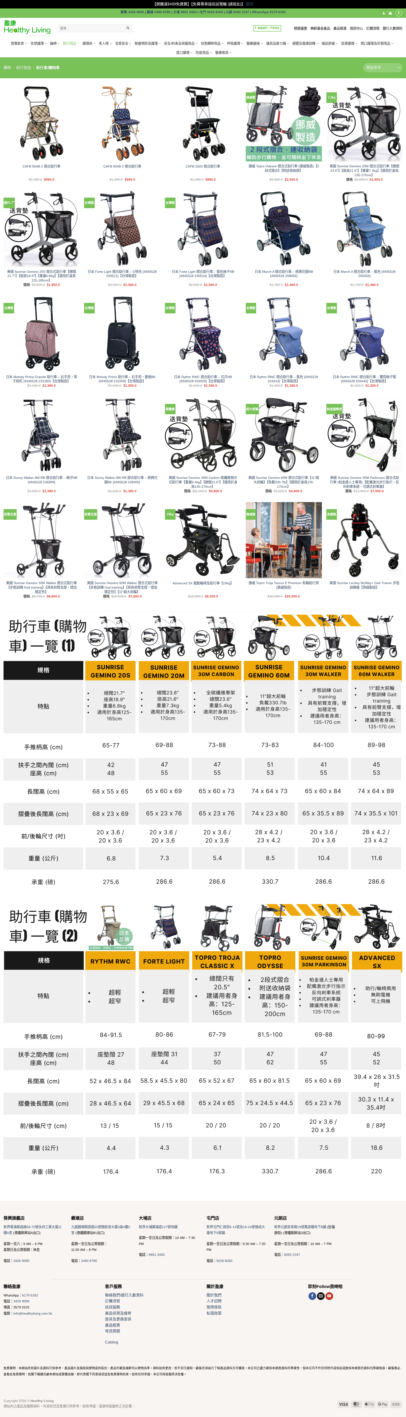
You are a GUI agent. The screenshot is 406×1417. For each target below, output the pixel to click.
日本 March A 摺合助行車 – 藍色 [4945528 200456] (364, 274)
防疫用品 (202, 53)
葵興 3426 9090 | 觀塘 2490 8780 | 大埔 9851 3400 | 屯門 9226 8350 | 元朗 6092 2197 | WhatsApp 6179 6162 (203, 12)
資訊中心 (356, 28)
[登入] (383, 13)
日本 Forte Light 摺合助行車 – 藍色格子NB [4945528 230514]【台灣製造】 (203, 274)
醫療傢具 (221, 53)
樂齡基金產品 (320, 28)
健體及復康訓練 (303, 43)
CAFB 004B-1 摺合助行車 (41, 166)
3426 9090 (21, 1261)
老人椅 (104, 43)
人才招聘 (214, 1301)
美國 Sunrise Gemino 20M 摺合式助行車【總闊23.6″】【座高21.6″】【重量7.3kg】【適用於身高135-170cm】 (364, 170)
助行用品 (69, 43)
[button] (390, 13)
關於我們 (214, 1295)
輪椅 (53, 43)
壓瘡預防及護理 (146, 43)
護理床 (87, 43)
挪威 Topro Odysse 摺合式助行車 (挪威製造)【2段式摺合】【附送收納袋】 (284, 168)
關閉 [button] (250, 4)
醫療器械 (253, 43)
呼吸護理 (233, 43)
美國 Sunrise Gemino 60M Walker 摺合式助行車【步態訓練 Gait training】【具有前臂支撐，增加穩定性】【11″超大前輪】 (122, 587)
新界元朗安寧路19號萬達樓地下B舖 (300, 1227)
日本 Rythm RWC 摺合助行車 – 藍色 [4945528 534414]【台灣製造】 (284, 379)
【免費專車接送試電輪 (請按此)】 (218, 4)
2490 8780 (89, 1261)
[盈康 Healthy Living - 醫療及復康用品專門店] (27, 28)
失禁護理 (37, 43)
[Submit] (128, 28)
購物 (7, 68)
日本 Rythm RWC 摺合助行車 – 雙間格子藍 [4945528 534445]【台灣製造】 (364, 379)
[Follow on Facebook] (398, 13)
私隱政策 (214, 1313)
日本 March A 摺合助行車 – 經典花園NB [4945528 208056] (284, 274)
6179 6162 (30, 1295)
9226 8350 (224, 1261)
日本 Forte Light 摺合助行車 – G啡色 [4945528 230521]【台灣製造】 (122, 274)
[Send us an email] (321, 1296)
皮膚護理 (347, 43)
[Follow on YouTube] (329, 1296)
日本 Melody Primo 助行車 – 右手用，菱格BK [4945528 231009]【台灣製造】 (122, 379)
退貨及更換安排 (118, 1319)
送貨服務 (112, 1307)
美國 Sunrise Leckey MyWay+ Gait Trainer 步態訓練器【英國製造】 (364, 585)
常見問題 (112, 1331)
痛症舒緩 (328, 43)
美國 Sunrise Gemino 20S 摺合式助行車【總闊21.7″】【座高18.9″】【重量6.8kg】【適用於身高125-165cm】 (41, 276)
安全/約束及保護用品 (179, 43)
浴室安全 (121, 43)
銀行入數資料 (392, 28)
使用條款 (214, 1307)
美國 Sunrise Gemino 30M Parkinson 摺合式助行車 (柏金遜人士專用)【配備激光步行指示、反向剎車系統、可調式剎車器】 (364, 482)
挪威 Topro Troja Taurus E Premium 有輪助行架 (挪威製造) (284, 585)
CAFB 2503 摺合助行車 (203, 166)
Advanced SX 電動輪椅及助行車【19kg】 (203, 583)
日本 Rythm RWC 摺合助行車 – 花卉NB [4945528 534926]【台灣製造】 (203, 379)
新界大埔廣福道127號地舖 (158, 1227)
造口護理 (182, 53)
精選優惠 (300, 28)
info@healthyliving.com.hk (32, 1313)
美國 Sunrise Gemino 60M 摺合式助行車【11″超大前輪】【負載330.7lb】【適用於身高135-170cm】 (283, 482)
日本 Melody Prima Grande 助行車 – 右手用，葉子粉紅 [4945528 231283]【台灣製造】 (41, 379)
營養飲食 (17, 43)
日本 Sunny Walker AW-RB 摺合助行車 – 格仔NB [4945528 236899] (41, 480)
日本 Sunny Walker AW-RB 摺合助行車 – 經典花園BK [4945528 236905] (122, 480)
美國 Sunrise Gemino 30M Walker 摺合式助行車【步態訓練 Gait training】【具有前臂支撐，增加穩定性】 (41, 587)
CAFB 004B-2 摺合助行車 (122, 166)
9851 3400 (157, 1255)
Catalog (111, 1342)
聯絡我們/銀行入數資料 (124, 1295)
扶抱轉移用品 (211, 43)
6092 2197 (292, 1255)
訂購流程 (372, 28)
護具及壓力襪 (276, 43)
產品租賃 (340, 28)
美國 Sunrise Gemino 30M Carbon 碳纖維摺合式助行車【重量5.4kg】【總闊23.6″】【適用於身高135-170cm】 (203, 482)
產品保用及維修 (118, 1313)
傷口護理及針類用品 (375, 43)
